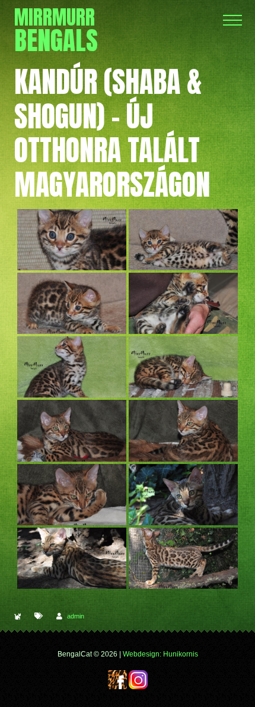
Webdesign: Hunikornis (160, 654)
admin (75, 616)
